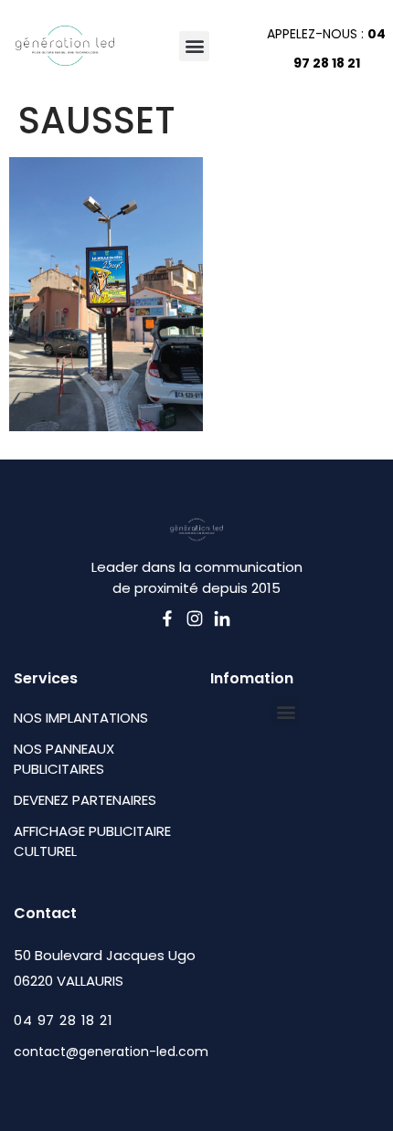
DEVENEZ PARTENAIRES (85, 799)
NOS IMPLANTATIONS (81, 717)
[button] (194, 46)
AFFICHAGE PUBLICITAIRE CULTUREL (92, 841)
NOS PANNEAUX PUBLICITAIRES (64, 758)
